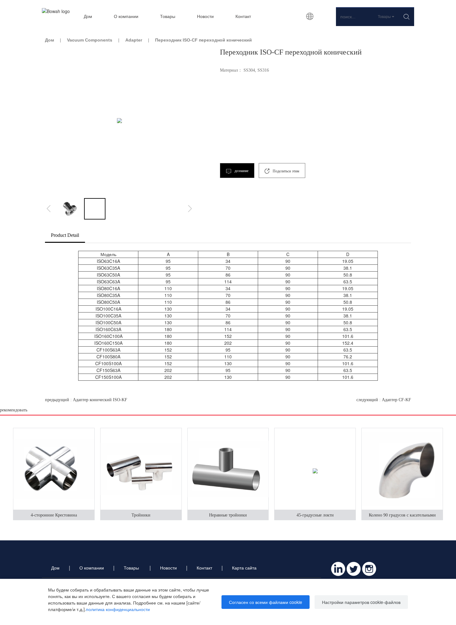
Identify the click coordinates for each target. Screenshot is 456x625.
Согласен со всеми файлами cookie (265, 602)
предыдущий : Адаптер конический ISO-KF (86, 399)
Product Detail (65, 235)
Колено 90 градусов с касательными (402, 515)
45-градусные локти (315, 515)
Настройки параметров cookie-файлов (361, 602)
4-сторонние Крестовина (54, 515)
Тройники (141, 515)
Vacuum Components (89, 40)
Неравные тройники (228, 515)
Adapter (133, 40)
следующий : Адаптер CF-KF (383, 399)
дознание (241, 171)
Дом (49, 40)
